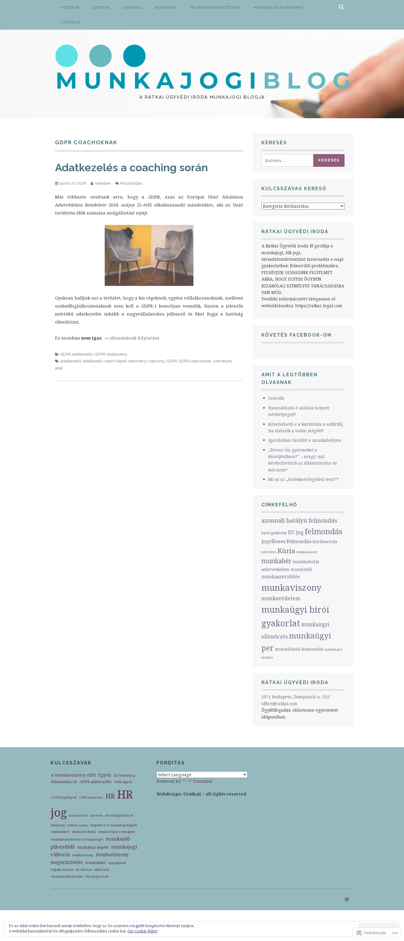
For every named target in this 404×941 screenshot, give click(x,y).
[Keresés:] (288, 160)
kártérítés (268, 552)
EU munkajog (124, 775)
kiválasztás (325, 541)
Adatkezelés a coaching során (131, 167)
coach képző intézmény (125, 361)
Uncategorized (96, 876)
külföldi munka (77, 825)
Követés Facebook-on (296, 335)
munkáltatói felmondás (299, 649)
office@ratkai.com (279, 703)
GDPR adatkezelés (76, 354)
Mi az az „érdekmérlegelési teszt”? (303, 479)
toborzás (101, 869)
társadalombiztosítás (67, 876)
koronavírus (78, 815)
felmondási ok (64, 781)
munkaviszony (291, 587)
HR (110, 796)
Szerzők (101, 7)
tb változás (84, 870)
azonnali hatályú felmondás (299, 520)
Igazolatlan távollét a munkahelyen (304, 440)
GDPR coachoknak (195, 361)
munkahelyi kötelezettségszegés (77, 839)
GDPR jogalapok (64, 797)
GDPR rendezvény (111, 354)
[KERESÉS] (341, 7)
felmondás (323, 531)
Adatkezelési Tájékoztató (278, 7)
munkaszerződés (280, 576)
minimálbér (60, 831)
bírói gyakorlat (274, 532)
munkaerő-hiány (84, 832)
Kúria (286, 550)
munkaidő (301, 569)
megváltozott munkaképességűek (114, 825)
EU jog (295, 532)
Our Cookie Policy (142, 931)
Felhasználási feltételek (215, 7)
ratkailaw (103, 183)
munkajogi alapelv (93, 847)
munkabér (276, 561)
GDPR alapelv (123, 782)
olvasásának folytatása (131, 338)
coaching (156, 361)
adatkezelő (93, 361)
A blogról (132, 7)
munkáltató (95, 862)
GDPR (171, 361)
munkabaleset (307, 552)
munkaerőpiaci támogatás (116, 832)
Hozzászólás (131, 183)
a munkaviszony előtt (73, 775)
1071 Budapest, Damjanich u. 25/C (296, 697)
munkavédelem (280, 598)
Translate (203, 781)
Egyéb (104, 775)
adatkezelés (70, 361)
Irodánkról (166, 7)
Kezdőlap (70, 7)
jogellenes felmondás (286, 541)
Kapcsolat (71, 22)
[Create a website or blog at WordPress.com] (347, 899)
